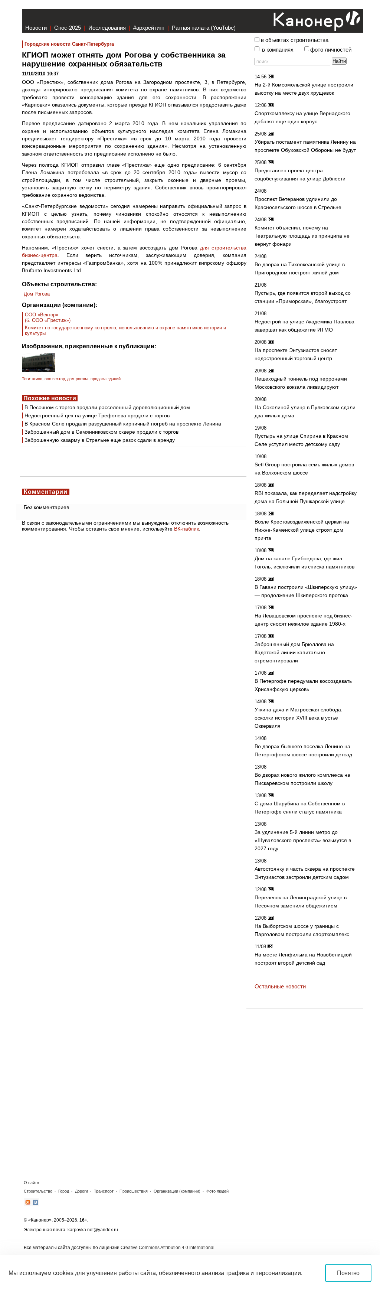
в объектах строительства (294, 40)
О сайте (31, 1182)
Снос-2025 (67, 28)
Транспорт (104, 1191)
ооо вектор (55, 378)
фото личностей (330, 50)
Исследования (107, 28)
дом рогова (77, 378)
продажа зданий (106, 378)
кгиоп (37, 378)
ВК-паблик (186, 529)
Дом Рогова (37, 294)
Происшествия (133, 1191)
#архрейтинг (148, 28)
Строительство (38, 1191)
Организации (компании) (177, 1191)
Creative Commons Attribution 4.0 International (167, 1247)
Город (63, 1191)
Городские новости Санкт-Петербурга (69, 44)
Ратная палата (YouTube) (204, 28)
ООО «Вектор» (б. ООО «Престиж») (48, 317)
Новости (36, 28)
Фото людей (217, 1191)
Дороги (81, 1191)
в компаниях (278, 50)
